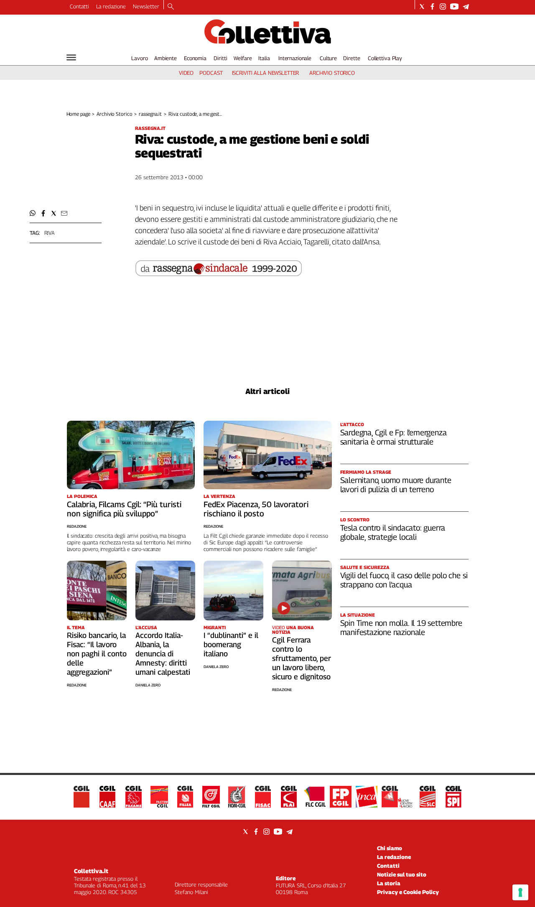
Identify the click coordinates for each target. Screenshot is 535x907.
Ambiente (165, 58)
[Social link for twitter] (422, 6)
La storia (388, 883)
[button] (33, 213)
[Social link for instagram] (443, 6)
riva (49, 232)
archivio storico (332, 72)
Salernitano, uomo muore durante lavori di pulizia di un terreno (395, 484)
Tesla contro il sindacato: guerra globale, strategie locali (393, 532)
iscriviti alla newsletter (265, 72)
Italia (264, 58)
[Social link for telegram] (466, 6)
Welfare (243, 58)
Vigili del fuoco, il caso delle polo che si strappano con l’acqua (404, 580)
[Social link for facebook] (432, 6)
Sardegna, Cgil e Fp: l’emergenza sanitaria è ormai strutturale (393, 437)
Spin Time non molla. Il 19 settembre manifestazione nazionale (401, 627)
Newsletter (146, 6)
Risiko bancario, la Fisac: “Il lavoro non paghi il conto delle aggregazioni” (97, 653)
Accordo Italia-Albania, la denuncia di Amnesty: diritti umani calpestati (162, 653)
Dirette (351, 58)
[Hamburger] (71, 57)
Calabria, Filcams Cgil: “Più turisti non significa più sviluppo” (124, 509)
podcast (210, 72)
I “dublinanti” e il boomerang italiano (231, 644)
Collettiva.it (91, 870)
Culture (328, 58)
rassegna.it (150, 114)
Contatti (79, 6)
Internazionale (294, 58)
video (186, 72)
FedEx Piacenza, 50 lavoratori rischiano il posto (256, 509)
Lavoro (139, 58)
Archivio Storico (114, 114)
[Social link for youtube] (454, 6)
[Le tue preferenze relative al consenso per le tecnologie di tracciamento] (520, 892)
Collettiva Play (385, 58)
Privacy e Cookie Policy (408, 892)
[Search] (171, 7)
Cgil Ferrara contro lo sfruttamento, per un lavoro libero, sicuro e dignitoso (301, 658)
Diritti (220, 58)
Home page (78, 114)
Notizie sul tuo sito (401, 874)
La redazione (111, 6)
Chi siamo (389, 848)
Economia (195, 58)
